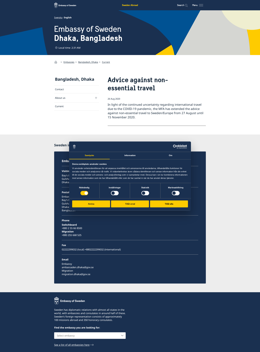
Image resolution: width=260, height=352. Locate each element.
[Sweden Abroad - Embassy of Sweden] (67, 5)
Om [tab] (170, 155)
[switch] (115, 193)
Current (106, 62)
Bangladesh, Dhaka (88, 62)
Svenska (58, 17)
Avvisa (91, 204)
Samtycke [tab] (89, 155)
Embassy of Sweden (88, 34)
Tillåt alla (169, 204)
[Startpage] (57, 62)
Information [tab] (130, 155)
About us (60, 97)
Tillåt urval (130, 204)
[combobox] (90, 335)
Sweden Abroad (130, 5)
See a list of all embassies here (72, 344)
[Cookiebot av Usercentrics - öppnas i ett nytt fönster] (176, 147)
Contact (59, 89)
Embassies (69, 62)
